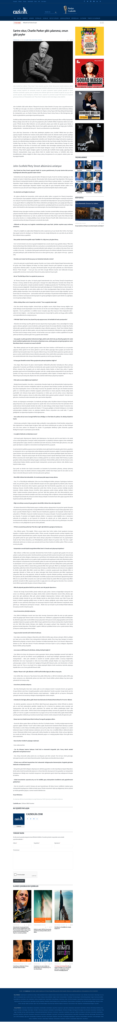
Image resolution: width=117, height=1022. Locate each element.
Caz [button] (43, 918)
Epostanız (57, 843)
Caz (25, 40)
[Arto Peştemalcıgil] (79, 176)
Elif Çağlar (70, 1010)
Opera (35, 1003)
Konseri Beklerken (64, 1001)
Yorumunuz (16, 850)
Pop (37, 1003)
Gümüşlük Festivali (41, 999)
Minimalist (98, 1001)
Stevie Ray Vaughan (96, 1016)
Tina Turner (40, 1018)
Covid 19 (35, 997)
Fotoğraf (92, 997)
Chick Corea (41, 1010)
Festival (58, 997)
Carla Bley (19, 1010)
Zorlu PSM (96, 1003)
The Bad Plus (35, 1018)
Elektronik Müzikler (48, 997)
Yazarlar (45, 18)
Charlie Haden (30, 1010)
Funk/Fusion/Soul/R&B (98, 997)
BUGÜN (19, 18)
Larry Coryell (54, 1014)
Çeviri (27, 40)
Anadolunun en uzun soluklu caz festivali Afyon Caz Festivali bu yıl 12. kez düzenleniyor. (42, 968)
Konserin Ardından (71, 1001)
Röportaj (40, 40)
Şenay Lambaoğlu (83, 1016)
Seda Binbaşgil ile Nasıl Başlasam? (69, 1016)
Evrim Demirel (93, 1010)
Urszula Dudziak (73, 1018)
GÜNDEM (31, 18)
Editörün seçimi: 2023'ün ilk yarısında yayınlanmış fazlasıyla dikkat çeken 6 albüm (42, 931)
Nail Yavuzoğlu (92, 1014)
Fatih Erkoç (99, 1010)
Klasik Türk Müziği (53, 1001)
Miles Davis (87, 1014)
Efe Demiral (65, 1010)
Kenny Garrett (37, 1014)
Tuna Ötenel (62, 1018)
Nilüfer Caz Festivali (29, 1003)
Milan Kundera (82, 1014)
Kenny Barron (31, 1014)
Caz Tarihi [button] (24, 960)
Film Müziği (70, 997)
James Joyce (72, 1012)
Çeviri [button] (29, 960)
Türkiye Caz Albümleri (94, 18)
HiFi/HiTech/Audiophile (72, 999)
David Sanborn (51, 1010)
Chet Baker (36, 1010)
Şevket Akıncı (90, 1016)
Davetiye (39, 997)
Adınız (15, 843)
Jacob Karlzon (66, 1012)
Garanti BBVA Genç (17, 999)
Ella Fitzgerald (75, 1010)
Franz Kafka (19, 1012)
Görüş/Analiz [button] (37, 921)
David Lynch (46, 1010)
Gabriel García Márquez (30, 1012)
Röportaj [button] (68, 921)
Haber (66, 999)
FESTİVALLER (38, 18)
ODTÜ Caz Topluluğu (20, 1016)
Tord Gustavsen (57, 1018)
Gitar (30, 40)
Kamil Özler (21, 1014)
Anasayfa (15, 1)
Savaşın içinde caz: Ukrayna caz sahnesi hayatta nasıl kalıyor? (89, 226)
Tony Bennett (51, 1018)
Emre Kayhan (80, 1010)
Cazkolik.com (16, 40)
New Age (23, 1003)
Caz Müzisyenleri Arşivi (21, 997)
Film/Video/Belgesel (76, 997)
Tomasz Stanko (45, 1018)
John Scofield (35, 40)
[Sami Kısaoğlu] (97, 176)
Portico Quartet (49, 1016)
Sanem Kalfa (60, 1016)
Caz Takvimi (83, 18)
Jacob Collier (61, 1012)
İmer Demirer (55, 1012)
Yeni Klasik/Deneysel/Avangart (88, 1003)
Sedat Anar (78, 1016)
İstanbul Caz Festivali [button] (59, 921)
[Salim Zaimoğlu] (97, 164)
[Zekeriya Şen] (88, 164)
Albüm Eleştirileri (65, 18)
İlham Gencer (50, 1012)
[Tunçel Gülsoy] (88, 187)
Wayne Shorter (79, 1018)
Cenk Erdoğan (24, 1010)
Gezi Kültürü (23, 999)
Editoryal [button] (48, 918)
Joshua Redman (100, 1012)
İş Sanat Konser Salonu (87, 999)
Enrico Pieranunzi (87, 1010)
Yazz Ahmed (85, 1018)
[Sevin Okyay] (88, 176)
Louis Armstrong (61, 1014)
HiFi (39, 1)
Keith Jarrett (26, 1014)
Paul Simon (44, 1016)
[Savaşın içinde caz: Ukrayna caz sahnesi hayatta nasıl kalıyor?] (89, 211)
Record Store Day (51, 1003)
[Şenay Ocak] (79, 187)
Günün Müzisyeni (55, 999)
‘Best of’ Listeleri (53, 18)
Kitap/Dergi (42, 1001)
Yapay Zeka (80, 1003)
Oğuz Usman (26, 1016)
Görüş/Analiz (31, 999)
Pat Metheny (38, 1016)
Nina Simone (98, 1014)
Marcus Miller (76, 1014)
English (54, 997)
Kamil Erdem (15, 1014)
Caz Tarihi (28, 997)
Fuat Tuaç (23, 1012)
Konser (58, 1001)
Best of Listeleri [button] (38, 918)
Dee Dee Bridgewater (59, 1010)
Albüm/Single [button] (17, 960)
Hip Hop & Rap (80, 999)
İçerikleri (19, 826)
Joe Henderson (82, 1012)
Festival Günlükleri (63, 997)
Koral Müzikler (78, 1001)
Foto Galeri (43, 1)
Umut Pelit (68, 1018)
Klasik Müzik (30, 1)
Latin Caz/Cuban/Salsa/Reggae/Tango (88, 1001)
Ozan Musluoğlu (33, 1016)
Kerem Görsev (43, 1014)
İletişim (24, 1)
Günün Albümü (48, 999)
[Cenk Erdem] (79, 164)
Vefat (76, 1003)
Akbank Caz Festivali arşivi (30, 22)
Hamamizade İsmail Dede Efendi (41, 1012)
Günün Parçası (61, 999)
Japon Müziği (33, 1001)
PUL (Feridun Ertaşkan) (43, 1003)
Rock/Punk (57, 1003)
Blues (35, 1)
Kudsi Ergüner (49, 1014)
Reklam (20, 1)
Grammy (36, 999)
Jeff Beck (77, 1012)
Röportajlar (74, 18)
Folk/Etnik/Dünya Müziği (85, 997)
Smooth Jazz (65, 1003)
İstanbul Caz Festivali (96, 999)
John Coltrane (88, 1012)
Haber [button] (43, 921)
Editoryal (43, 997)
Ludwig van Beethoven (68, 1014)
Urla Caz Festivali (72, 1003)
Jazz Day (37, 1001)
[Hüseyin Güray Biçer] (97, 187)
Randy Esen (55, 1016)
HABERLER (25, 18)
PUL (15, 18)
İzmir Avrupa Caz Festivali (25, 1001)
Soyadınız (37, 843)
